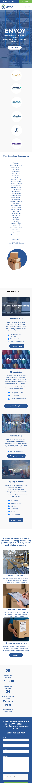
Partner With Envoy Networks (16, 406)
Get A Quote (14, 47)
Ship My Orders (16, 520)
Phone (5, 749)
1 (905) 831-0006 (8, 1)
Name (4, 737)
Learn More (16, 655)
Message (5, 756)
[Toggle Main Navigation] (29, 7)
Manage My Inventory (16, 456)
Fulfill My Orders (17, 346)
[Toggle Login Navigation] (25, 7)
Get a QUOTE (25, 1)
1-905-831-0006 (18, 733)
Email (4, 743)
